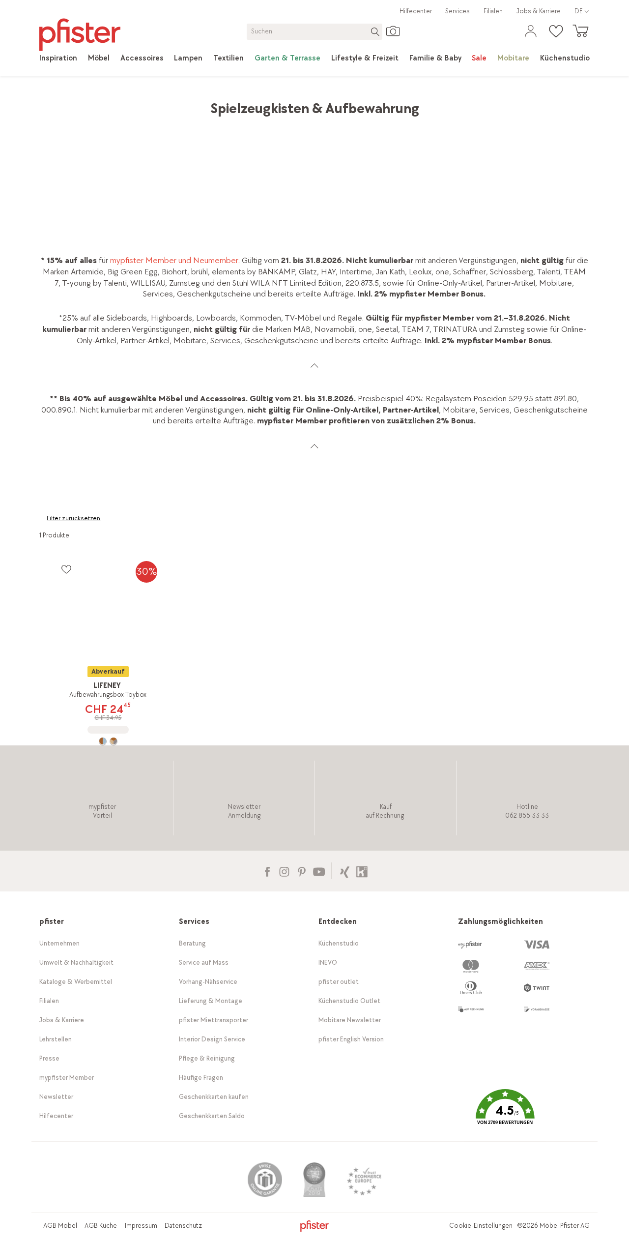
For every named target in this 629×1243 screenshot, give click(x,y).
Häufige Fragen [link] (201, 1077)
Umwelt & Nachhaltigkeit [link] (76, 962)
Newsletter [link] (56, 1097)
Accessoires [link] (130, 103)
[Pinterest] (301, 870)
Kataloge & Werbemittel (75, 981)
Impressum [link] (141, 1225)
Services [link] (457, 11)
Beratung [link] (192, 943)
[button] (504, 1114)
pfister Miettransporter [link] (213, 1020)
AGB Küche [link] (101, 1225)
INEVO (327, 962)
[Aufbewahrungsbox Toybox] (108, 741)
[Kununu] (362, 870)
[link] (58, 58)
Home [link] (49, 103)
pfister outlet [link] (338, 981)
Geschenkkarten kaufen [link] (214, 1097)
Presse (49, 1058)
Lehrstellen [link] (55, 1039)
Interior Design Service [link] (212, 1039)
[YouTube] (318, 870)
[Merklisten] (66, 569)
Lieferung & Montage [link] (210, 1001)
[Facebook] (267, 870)
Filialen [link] (493, 11)
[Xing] (344, 870)
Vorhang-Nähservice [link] (208, 981)
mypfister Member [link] (66, 1077)
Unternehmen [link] (59, 943)
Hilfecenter (416, 11)
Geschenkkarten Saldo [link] (212, 1116)
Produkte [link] (84, 103)
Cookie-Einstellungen (481, 1225)
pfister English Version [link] (351, 1039)
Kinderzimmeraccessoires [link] (202, 103)
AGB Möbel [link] (60, 1225)
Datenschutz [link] (183, 1225)
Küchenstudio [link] (338, 943)
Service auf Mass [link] (204, 962)
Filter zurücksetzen (73, 518)
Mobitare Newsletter (349, 1020)
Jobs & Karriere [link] (538, 11)
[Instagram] (284, 870)
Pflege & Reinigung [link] (207, 1058)
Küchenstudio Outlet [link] (349, 1001)
